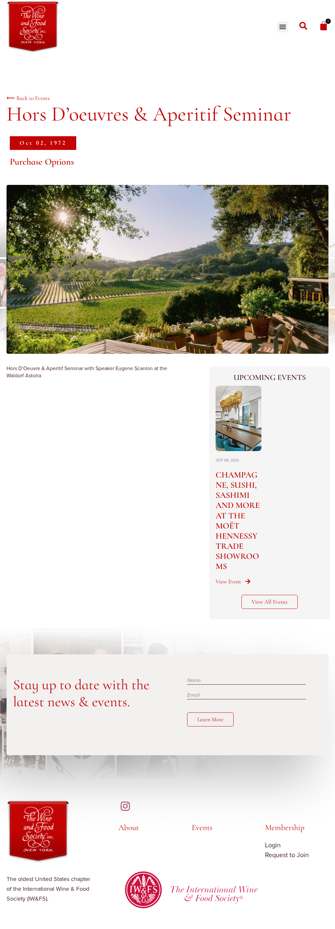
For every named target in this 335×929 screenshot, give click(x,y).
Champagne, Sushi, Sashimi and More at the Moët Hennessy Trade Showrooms (238, 521)
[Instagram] (125, 806)
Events (202, 827)
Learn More (210, 719)
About (128, 827)
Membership (285, 827)
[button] (282, 27)
